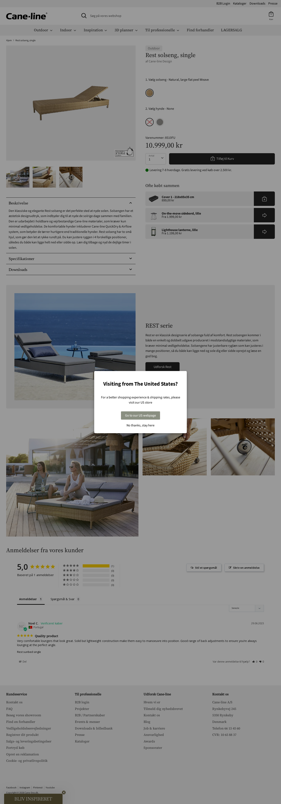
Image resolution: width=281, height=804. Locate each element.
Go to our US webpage (140, 415)
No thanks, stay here (140, 425)
